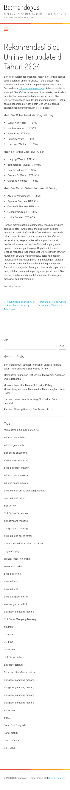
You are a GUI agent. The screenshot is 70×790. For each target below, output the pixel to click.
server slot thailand (14, 566)
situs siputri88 (11, 740)
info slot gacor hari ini (15, 604)
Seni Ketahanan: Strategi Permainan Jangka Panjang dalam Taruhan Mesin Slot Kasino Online (32, 366)
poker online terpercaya (31, 88)
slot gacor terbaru (13, 664)
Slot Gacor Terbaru (14, 657)
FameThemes (56, 778)
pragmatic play (12, 551)
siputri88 (8, 626)
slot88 (7, 717)
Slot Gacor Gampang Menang (20, 619)
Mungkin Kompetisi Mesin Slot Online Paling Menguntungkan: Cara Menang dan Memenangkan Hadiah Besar (35, 389)
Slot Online (15, 286)
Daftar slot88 (11, 732)
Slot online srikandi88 (15, 452)
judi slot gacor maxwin (16, 475)
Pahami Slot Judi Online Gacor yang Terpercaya (52, 303)
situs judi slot (11, 581)
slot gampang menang (16, 520)
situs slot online (12, 573)
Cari (6, 339)
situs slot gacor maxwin (16, 460)
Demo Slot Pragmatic (15, 725)
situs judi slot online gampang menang (24, 490)
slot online (9, 649)
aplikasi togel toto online (17, 558)
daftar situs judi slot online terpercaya (24, 543)
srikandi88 (9, 748)
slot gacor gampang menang (19, 611)
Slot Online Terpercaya (16, 513)
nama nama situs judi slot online (21, 429)
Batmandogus (21, 7)
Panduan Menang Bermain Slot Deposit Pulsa (28, 409)
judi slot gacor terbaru (15, 437)
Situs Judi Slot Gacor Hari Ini (19, 672)
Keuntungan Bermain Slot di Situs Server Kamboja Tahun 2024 (19, 305)
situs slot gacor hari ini (16, 596)
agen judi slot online (14, 498)
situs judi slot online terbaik (18, 535)
